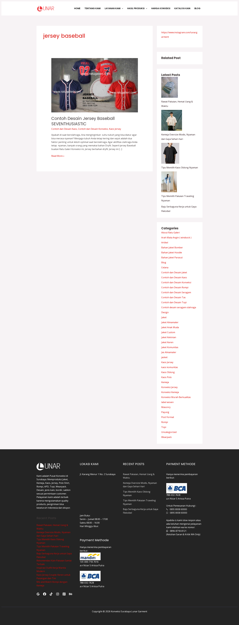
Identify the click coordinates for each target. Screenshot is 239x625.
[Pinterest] (64, 594)
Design (165, 312)
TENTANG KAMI (93, 8)
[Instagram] (57, 594)
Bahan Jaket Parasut (172, 257)
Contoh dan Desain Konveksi (93, 128)
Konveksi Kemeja (170, 392)
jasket (164, 357)
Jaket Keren (167, 342)
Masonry (166, 407)
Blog (163, 262)
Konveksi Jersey (169, 387)
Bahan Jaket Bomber (172, 247)
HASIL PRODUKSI (136, 8)
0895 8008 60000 (177, 509)
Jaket (164, 317)
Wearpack (166, 437)
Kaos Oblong (168, 372)
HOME (77, 8)
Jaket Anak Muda (170, 327)
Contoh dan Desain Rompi (174, 287)
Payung (165, 412)
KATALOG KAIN (182, 8)
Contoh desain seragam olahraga (178, 307)
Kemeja (165, 382)
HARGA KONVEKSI (160, 8)
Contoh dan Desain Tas (173, 297)
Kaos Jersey (115, 128)
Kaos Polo (166, 377)
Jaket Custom (168, 332)
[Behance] (70, 594)
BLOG (197, 8)
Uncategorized (168, 432)
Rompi (164, 422)
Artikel (164, 242)
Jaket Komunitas (169, 347)
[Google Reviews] (38, 594)
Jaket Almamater (169, 322)
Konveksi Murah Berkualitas (176, 397)
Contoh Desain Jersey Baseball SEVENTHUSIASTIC (83, 121)
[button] (121, 8)
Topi (163, 427)
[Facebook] (44, 594)
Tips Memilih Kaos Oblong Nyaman (179, 167)
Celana (164, 267)
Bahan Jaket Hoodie (171, 252)
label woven (167, 402)
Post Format (167, 417)
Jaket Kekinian (168, 337)
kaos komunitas (169, 367)
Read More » (57, 155)
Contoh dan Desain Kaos (64, 128)
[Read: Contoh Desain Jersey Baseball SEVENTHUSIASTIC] (94, 85)
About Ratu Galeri (170, 232)
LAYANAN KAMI (112, 8)
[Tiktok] (51, 594)
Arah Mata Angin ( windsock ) (176, 237)
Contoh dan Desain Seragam (176, 292)
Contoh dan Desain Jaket (174, 272)
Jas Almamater (168, 352)
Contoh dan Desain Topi (174, 302)
